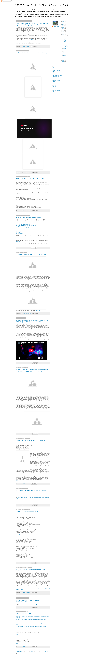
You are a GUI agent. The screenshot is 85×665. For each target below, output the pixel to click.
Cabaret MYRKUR (56, 70)
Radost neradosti (56, 84)
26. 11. (17, 634)
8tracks (54, 67)
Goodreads (55, 72)
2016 (63, 27)
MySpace (17, 480)
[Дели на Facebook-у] (35, 46)
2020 (63, 21)
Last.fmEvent (28, 444)
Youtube (54, 91)
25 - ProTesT (18, 232)
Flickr (54, 71)
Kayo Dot (30, 593)
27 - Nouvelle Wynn (19, 233)
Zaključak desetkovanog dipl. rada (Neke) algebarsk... (65, 39)
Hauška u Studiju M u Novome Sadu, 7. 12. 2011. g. (31, 53)
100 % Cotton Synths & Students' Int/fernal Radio (42, 5)
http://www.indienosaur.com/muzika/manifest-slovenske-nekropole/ (30, 495)
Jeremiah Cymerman (26, 593)
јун (63, 49)
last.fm (36, 411)
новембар (65, 48)
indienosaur (38, 310)
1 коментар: (27, 46)
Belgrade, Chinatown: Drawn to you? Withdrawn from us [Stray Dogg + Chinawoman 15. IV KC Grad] (33, 370)
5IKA (54, 66)
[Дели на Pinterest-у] (36, 46)
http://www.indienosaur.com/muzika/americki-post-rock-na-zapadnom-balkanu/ (34, 604)
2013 (63, 31)
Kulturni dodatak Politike (57, 75)
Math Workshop (56, 79)
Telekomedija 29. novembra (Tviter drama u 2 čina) (31, 179)
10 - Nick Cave (18, 226)
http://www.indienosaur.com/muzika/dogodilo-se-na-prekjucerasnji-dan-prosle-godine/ (31, 626)
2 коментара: (28, 592)
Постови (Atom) (24, 653)
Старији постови (47, 651)
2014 (63, 30)
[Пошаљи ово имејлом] (31, 46)
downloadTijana (18, 534)
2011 (63, 34)
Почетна (32, 651)
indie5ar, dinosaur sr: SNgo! (24, 614)
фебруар (65, 55)
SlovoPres (55, 85)
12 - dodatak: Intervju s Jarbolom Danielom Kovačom (25, 227)
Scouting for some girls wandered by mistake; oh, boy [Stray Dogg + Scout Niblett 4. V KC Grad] (32, 321)
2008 (63, 61)
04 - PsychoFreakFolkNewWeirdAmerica (23, 224)
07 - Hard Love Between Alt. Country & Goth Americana (26, 225)
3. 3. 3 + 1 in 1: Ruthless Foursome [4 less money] (31, 490)
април (64, 52)
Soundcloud (55, 86)
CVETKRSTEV (56, 26)
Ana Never (20, 593)
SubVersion (18, 241)
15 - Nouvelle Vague (19, 228)
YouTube (21, 480)
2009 (63, 60)
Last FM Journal (56, 76)
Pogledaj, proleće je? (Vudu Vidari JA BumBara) (30, 440)
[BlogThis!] (32, 46)
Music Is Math (30, 39)
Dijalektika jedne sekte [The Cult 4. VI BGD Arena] (31, 254)
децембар (65, 35)
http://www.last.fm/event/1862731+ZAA (38, 492)
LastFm (24, 340)
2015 (63, 28)
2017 (63, 25)
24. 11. (17, 643)
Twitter (54, 89)
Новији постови (19, 651)
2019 (63, 22)
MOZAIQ (54, 81)
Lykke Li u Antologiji (56, 77)
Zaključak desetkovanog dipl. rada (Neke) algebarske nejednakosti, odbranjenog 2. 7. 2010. (32, 24)
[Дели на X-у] (33, 46)
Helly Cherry (55, 74)
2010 (63, 58)
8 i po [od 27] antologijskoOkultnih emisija (28, 217)
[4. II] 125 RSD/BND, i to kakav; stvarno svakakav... (31, 569)
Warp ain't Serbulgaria (57, 90)
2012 (63, 33)
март (64, 54)
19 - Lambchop (18, 231)
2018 (63, 24)
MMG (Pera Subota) (56, 80)
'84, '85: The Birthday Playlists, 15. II (27, 512)
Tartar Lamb (34, 593)
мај (64, 51)
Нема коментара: (28, 172)
